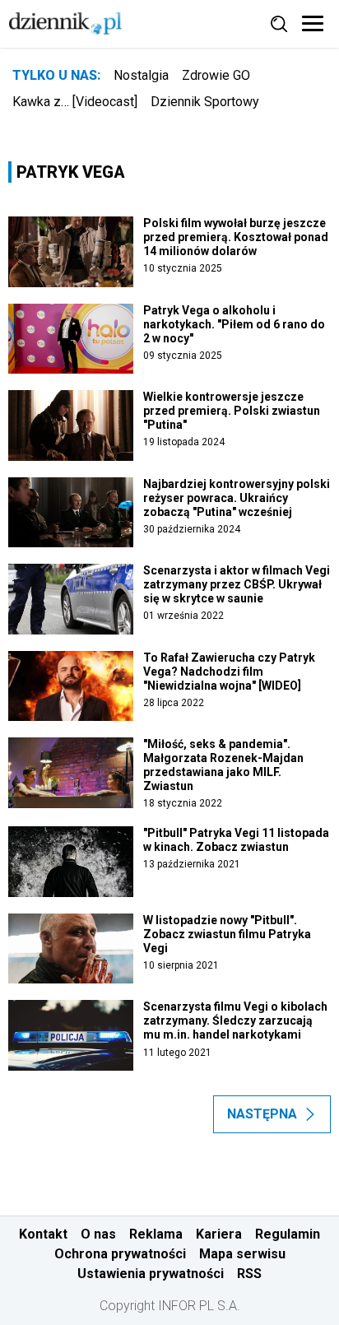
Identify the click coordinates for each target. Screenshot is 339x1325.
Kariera (219, 1234)
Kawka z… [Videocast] (74, 101)
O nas (98, 1234)
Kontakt (43, 1234)
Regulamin (287, 1234)
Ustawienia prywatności (150, 1273)
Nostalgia (141, 75)
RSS (249, 1273)
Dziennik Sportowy (205, 101)
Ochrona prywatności (120, 1254)
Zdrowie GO (216, 75)
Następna (262, 1114)
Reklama (156, 1234)
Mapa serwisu (242, 1254)
